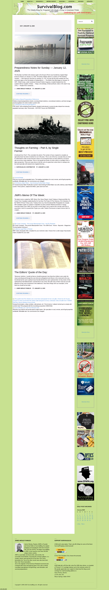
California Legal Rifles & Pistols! (22, 229)
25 (92, 518)
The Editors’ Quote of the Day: (31, 272)
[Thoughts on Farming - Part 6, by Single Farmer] (42, 129)
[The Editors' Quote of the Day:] (42, 254)
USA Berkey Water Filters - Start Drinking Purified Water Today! (31, 183)
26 (78, 520)
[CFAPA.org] (85, 474)
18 (92, 517)
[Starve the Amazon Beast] (85, 368)
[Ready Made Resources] (85, 87)
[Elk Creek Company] (85, 113)
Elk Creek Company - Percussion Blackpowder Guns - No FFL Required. (34, 223)
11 (92, 515)
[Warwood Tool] (85, 438)
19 (78, 518)
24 (90, 518)
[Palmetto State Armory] (85, 203)
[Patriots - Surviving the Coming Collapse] (85, 260)
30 (87, 520)
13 (80, 517)
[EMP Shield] (85, 386)
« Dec (78, 524)
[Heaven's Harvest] (85, 234)
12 (78, 517)
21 (82, 518)
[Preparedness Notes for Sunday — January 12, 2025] (42, 49)
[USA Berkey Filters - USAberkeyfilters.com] (85, 350)
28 (82, 520)
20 (80, 518)
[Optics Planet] (85, 456)
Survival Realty (18, 177)
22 (85, 518)
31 (90, 520)
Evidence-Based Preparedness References (26, 99)
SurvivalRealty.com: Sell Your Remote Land (26, 307)
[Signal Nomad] (85, 172)
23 (87, 518)
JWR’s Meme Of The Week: (29, 195)
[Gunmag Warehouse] (85, 286)
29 (85, 520)
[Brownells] (85, 143)
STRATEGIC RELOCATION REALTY (24, 104)
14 (82, 517)
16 (87, 517)
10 (90, 515)
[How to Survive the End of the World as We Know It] (85, 312)
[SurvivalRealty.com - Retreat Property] (85, 41)
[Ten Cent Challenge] (85, 492)
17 (90, 517)
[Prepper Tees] (85, 420)
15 (85, 517)
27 (80, 520)
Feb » (83, 524)
